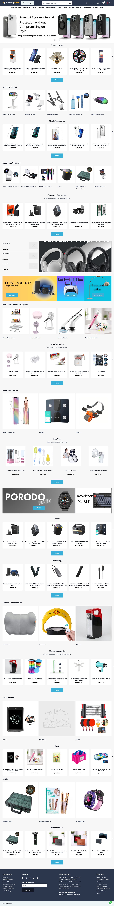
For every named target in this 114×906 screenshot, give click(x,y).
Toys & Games (87, 7)
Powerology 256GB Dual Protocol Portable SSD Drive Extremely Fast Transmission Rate (79, 584)
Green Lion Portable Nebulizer (98, 470)
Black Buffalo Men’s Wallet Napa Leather (101, 851)
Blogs (101, 7)
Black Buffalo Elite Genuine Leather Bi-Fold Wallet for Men (57, 851)
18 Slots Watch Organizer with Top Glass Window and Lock (13, 851)
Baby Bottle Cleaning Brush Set (15, 470)
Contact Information (8, 879)
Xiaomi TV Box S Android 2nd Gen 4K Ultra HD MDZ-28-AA (13, 223)
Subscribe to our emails (28, 882)
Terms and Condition (8, 888)
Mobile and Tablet (16, 7)
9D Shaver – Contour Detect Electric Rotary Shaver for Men (35, 851)
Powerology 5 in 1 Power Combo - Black (13, 584)
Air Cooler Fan (101, 371)
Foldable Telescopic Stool (35, 678)
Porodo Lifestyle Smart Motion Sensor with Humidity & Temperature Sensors (35, 372)
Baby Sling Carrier (71, 470)
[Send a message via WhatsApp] (111, 903)
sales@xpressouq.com (68, 892)
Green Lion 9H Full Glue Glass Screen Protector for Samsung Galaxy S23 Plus (57, 144)
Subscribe (28, 890)
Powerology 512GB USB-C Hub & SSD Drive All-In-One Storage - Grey (57, 584)
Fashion (95, 7)
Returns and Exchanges (9, 884)
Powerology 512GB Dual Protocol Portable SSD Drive (34, 584)
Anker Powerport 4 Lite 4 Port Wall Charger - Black (35, 223)
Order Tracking (7, 891)
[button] (54, 40)
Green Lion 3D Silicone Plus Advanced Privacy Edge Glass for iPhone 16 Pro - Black (35, 144)
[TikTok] (37, 878)
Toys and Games (101, 891)
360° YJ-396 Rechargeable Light (13, 678)
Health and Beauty (102, 886)
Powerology (12, 295)
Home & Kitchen (51, 7)
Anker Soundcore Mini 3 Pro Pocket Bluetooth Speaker (57, 542)
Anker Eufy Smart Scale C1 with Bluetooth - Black (101, 542)
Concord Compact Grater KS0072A (57, 371)
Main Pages (100, 874)
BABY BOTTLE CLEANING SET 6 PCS (43, 470)
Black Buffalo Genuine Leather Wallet (79, 851)
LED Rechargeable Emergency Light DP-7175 (57, 679)
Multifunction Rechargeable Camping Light (79, 679)
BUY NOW (38, 508)
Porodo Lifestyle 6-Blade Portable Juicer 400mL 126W (101, 69)
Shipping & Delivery (8, 886)
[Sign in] (98, 3)
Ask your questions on (71, 894)
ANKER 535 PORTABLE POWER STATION (79, 542)
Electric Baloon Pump (79, 769)
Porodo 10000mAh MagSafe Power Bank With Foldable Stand (35, 69)
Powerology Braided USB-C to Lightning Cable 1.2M (101, 584)
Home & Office (98, 295)
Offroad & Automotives (75, 7)
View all (57, 80)
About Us (5, 877)
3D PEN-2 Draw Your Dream (35, 769)
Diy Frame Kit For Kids (57, 769)
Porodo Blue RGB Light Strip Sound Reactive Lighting (79, 69)
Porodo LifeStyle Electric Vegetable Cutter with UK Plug (13, 69)
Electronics (41, 7)
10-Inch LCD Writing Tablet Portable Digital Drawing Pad (13, 769)
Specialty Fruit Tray (56, 68)
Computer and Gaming (29, 7)
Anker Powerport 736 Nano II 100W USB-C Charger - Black (57, 223)
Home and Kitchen (102, 884)
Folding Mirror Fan (13, 371)
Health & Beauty (62, 7)
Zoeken (70, 3)
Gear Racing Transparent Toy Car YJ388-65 (101, 769)
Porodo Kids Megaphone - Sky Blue (101, 678)
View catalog (27, 3)
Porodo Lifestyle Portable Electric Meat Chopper (79, 372)
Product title (6, 243)
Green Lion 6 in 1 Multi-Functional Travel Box (101, 223)
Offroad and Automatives (103, 888)
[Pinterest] (26, 878)
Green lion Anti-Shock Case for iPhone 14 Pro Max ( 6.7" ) (101, 144)
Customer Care (7, 874)
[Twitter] (33, 878)
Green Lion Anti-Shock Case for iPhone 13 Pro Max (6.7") (79, 144)
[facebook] (29, 878)
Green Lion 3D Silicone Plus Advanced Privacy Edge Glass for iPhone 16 (12, 144)
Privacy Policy (6, 881)
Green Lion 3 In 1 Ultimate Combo (79, 222)
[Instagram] (22, 878)
